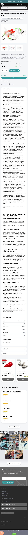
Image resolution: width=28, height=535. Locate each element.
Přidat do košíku (13, 70)
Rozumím (14, 533)
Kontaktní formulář (7, 512)
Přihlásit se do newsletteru (8, 482)
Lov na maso (8, 342)
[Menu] (26, 4)
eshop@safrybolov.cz (8, 498)
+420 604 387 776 (7, 501)
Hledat (25, 7)
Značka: (4, 21)
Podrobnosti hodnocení (18, 18)
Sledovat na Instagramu (15, 463)
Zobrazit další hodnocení (14, 426)
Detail (8, 379)
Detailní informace (5, 61)
